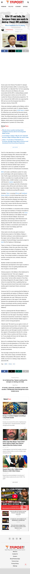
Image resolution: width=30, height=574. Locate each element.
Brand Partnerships (15, 559)
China (10, 364)
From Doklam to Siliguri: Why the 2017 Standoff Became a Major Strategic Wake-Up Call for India (15, 136)
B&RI (6, 364)
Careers (15, 556)
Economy (18, 6)
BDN (2, 172)
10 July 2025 (5, 473)
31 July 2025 (5, 447)
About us (15, 551)
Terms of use (15, 561)
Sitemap (15, 566)
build (2, 242)
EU (14, 364)
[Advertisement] (15, 69)
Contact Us (15, 554)
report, (20, 110)
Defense (25, 6)
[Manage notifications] (25, 564)
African (17, 193)
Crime (5, 438)
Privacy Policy (15, 563)
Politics (10, 6)
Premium (3, 6)
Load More (15, 147)
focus (26, 212)
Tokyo (7, 193)
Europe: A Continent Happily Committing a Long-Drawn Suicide (14, 417)
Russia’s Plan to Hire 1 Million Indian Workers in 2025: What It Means (12, 470)
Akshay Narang (9, 29)
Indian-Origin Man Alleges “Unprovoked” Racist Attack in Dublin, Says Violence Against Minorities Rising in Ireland (14, 443)
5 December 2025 (6, 419)
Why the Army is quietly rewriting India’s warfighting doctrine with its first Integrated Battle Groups (14, 131)
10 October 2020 (18, 29)
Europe (6, 412)
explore (11, 182)
